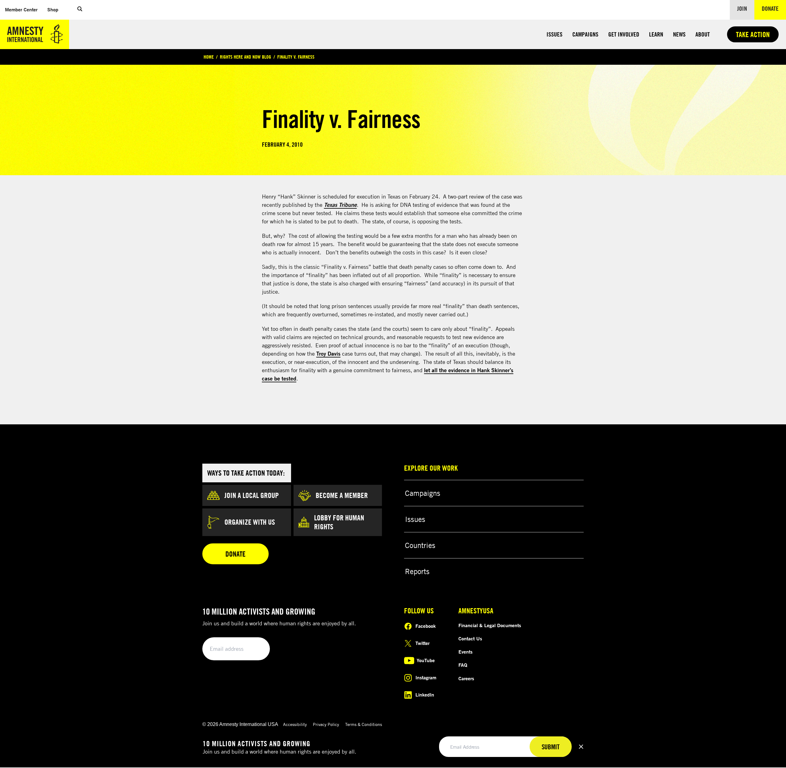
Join (742, 8)
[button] (80, 10)
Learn (656, 34)
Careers (466, 678)
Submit (255, 649)
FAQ (462, 665)
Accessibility (295, 724)
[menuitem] (21, 9)
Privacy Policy (326, 724)
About (702, 34)
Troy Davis (328, 353)
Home (209, 57)
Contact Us (470, 638)
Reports (417, 571)
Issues (554, 34)
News (679, 34)
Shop (55, 9)
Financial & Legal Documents (489, 625)
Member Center (23, 9)
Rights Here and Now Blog (245, 57)
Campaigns (585, 34)
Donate (774, 8)
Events (465, 652)
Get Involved (623, 34)
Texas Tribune (340, 204)
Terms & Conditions (363, 724)
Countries (420, 545)
